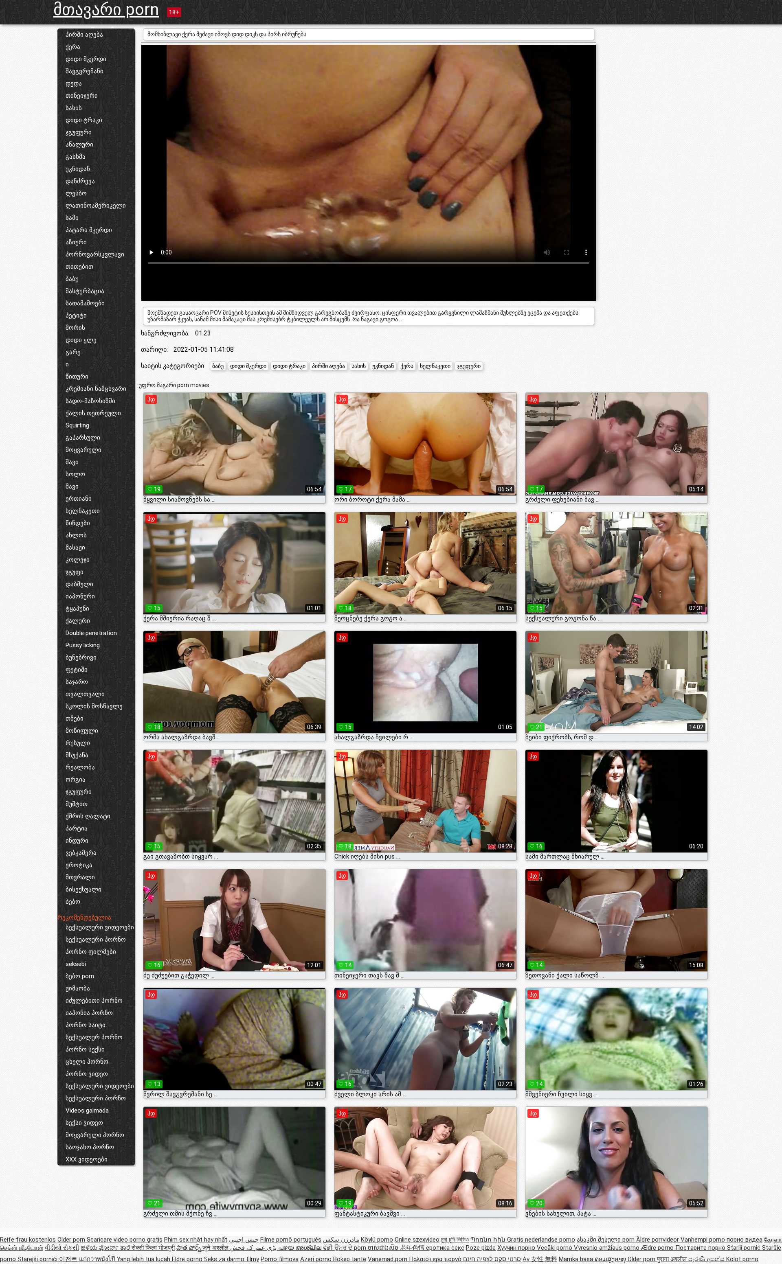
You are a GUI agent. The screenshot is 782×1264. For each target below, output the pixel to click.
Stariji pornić (744, 1247)
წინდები (78, 523)
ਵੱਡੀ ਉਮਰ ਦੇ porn (345, 1247)
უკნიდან (78, 169)
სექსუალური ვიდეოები (100, 927)
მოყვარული (83, 449)
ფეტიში (77, 669)
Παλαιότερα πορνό (436, 1259)
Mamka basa (577, 1259)
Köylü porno (377, 1239)
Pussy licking (83, 645)
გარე (73, 352)
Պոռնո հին (488, 1239)
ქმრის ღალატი (88, 816)
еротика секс (445, 1247)
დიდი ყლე (81, 340)
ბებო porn (80, 976)
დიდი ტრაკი (84, 120)
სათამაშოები (85, 303)
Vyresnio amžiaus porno (607, 1247)
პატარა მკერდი (89, 230)
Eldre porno (188, 1259)
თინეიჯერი (82, 95)
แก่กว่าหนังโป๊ (98, 1259)
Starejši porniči (38, 1259)
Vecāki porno (555, 1247)
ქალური (78, 620)
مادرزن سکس (341, 1239)
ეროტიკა (79, 865)
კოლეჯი (78, 559)
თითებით (79, 266)
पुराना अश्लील (672, 1259)
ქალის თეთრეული (93, 413)
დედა (74, 83)
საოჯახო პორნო (90, 1147)
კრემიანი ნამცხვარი (96, 388)
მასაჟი (75, 547)
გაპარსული (83, 437)
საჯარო (77, 682)
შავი (72, 462)
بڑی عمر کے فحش (254, 1247)
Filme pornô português (290, 1239)
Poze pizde (481, 1247)
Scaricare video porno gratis (125, 1239)
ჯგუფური (79, 132)
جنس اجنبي (244, 1239)
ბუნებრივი (81, 657)
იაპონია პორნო (89, 1012)
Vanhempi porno (704, 1239)
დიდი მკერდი (86, 59)
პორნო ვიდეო (87, 1074)
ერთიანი (79, 498)
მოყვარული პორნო (95, 1135)
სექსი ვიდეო (84, 1122)
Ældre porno (658, 1247)
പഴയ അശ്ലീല (300, 1247)
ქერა (73, 46)
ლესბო (76, 193)
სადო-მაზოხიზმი (90, 401)
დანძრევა (80, 181)
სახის (74, 108)
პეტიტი (76, 315)
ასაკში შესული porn (606, 1239)
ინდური (77, 840)
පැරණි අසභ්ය (707, 1259)
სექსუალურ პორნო (94, 1037)
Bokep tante (349, 1259)
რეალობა (80, 767)
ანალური (79, 144)
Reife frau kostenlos (28, 1239)
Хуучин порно (517, 1247)
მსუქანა (77, 755)
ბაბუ (72, 279)
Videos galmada (87, 1110)
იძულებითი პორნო (94, 1000)
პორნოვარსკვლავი (95, 254)
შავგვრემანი (84, 71)
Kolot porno (742, 1259)
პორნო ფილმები (91, 951)
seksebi (76, 964)
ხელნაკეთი (83, 511)
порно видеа (744, 1239)
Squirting (77, 425)
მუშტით (77, 804)
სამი (72, 217)
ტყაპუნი (77, 608)
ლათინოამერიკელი (96, 205)
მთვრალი (80, 877)
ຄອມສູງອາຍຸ (611, 1259)
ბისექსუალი (83, 889)
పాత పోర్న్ (189, 1247)
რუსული (78, 743)
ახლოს (76, 535)
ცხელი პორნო (87, 1061)
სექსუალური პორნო (96, 939)
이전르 (69, 1259)
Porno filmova (280, 1259)
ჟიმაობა (78, 988)
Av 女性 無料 (540, 1259)
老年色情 (413, 1247)
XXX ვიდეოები (87, 1159)
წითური (77, 376)
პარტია (77, 828)
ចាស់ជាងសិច (384, 1247)
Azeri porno (316, 1259)
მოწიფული (82, 730)
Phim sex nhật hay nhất (195, 1239)
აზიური (76, 242)
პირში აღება (84, 34)
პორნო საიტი (85, 1025)
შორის (75, 327)
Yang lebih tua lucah (144, 1259)
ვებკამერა (81, 853)
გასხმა (76, 156)
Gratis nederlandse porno (541, 1239)
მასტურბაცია (85, 291)
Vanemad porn (388, 1259)
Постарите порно (701, 1247)
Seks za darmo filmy (231, 1259)
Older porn (72, 1239)
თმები (74, 718)
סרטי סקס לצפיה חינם (492, 1259)
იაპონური (80, 596)
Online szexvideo (417, 1239)
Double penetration (91, 633)
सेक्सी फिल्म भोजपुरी (153, 1247)
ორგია (76, 779)
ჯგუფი (74, 572)
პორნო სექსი (85, 1049)
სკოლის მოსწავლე (94, 706)
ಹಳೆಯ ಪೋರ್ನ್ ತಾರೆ (106, 1247)
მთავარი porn (106, 9)
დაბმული (79, 584)
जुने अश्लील (216, 1247)
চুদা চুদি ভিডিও (455, 1239)
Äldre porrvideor (658, 1239)
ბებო (73, 901)
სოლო (75, 474)
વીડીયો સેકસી (62, 1247)
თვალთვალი (85, 694)
